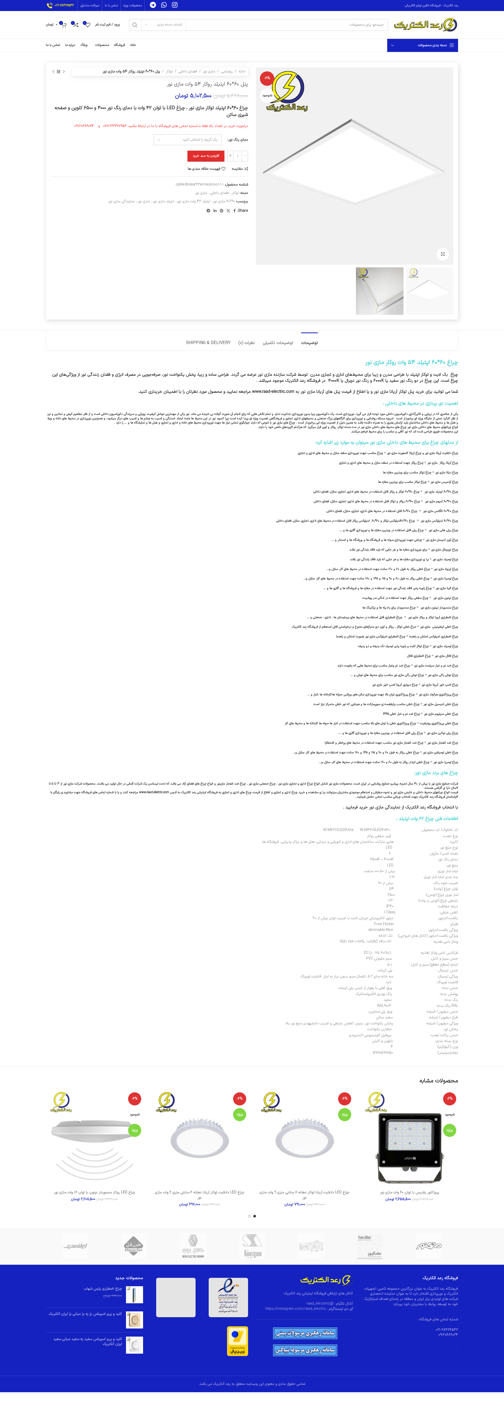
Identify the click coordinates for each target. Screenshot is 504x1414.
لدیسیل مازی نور (433, 704)
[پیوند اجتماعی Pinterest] (221, 211)
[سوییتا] (252, 1246)
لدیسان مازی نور (435, 540)
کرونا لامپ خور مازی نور (387, 684)
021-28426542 (64, 5)
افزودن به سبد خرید (206, 155)
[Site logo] (425, 24)
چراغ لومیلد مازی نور (445, 646)
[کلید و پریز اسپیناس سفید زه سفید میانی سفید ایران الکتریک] (134, 1345)
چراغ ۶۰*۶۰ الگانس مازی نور (440, 511)
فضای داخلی (187, 71)
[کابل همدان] (310, 1246)
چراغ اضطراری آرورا (446, 617)
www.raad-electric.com (273, 392)
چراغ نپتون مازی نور (445, 598)
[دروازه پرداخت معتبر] (237, 1341)
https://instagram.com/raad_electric (295, 1309)
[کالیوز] (369, 1246)
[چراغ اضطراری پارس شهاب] (134, 1294)
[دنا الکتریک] (193, 1246)
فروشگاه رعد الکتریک (422, 807)
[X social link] (228, 211)
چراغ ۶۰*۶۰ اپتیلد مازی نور (441, 491)
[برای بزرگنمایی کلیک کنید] (442, 254)
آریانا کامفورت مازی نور (400, 453)
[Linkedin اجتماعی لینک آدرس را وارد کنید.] (215, 211)
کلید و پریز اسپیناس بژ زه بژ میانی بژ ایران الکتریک (85, 1314)
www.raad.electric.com (154, 792)
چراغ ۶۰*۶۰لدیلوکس (402, 520)
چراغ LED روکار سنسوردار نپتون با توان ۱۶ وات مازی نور (94, 1192)
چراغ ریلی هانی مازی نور (443, 530)
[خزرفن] (134, 1246)
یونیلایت (425, 723)
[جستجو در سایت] (135, 25)
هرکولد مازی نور (428, 694)
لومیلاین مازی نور (433, 752)
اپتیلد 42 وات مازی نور (193, 201)
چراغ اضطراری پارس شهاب (103, 1288)
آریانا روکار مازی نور (439, 462)
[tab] (309, 340)
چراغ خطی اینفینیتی (445, 626)
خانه (242, 71)
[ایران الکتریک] (75, 1246)
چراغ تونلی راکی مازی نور (443, 675)
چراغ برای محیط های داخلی (413, 442)
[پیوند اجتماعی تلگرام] (208, 211)
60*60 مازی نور (224, 201)
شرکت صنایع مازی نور (444, 783)
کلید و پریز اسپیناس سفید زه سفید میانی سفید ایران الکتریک (87, 1342)
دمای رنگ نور (238, 139)
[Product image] (409, 1139)
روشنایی (227, 71)
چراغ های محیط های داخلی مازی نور (383, 427)
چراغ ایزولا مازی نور (446, 569)
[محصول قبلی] (63, 71)
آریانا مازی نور (433, 453)
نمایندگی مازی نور (121, 201)
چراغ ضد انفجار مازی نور (442, 742)
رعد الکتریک (188, 792)
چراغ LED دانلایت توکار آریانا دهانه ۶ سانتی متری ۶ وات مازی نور (199, 1195)
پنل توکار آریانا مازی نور (394, 392)
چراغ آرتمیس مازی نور (443, 482)
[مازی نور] (428, 1246)
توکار (169, 71)
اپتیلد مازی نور (163, 201)
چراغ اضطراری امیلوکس (443, 636)
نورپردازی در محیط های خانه (73, 418)
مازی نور (209, 71)
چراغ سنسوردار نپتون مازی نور (439, 607)
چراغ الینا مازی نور (447, 588)
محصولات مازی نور (340, 783)
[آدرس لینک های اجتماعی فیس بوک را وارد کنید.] (234, 211)
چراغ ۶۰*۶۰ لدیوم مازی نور (441, 501)
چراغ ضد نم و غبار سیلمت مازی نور (436, 665)
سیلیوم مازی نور (434, 714)
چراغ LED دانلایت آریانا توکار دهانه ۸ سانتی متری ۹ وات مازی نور (304, 1195)
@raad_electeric (319, 1303)
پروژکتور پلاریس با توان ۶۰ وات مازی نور (409, 1192)
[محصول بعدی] (53, 71)
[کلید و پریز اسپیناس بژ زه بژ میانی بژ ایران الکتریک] (134, 1319)
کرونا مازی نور (430, 684)
